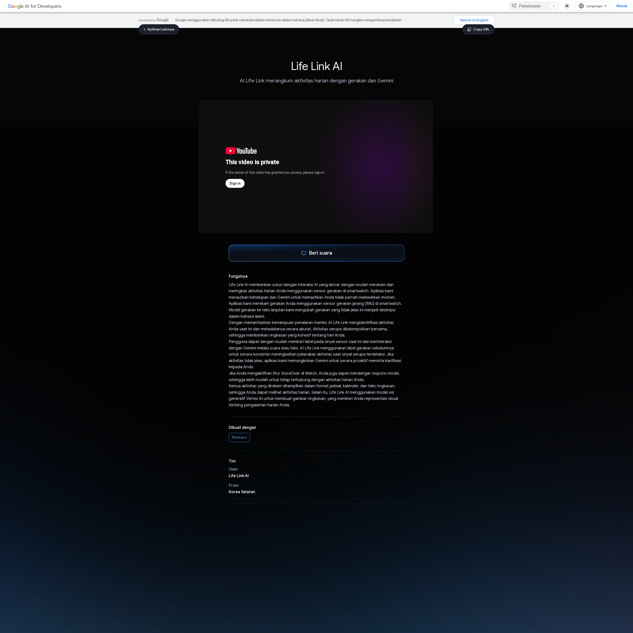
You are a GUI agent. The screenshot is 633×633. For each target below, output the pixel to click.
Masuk (621, 6)
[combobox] (534, 5)
